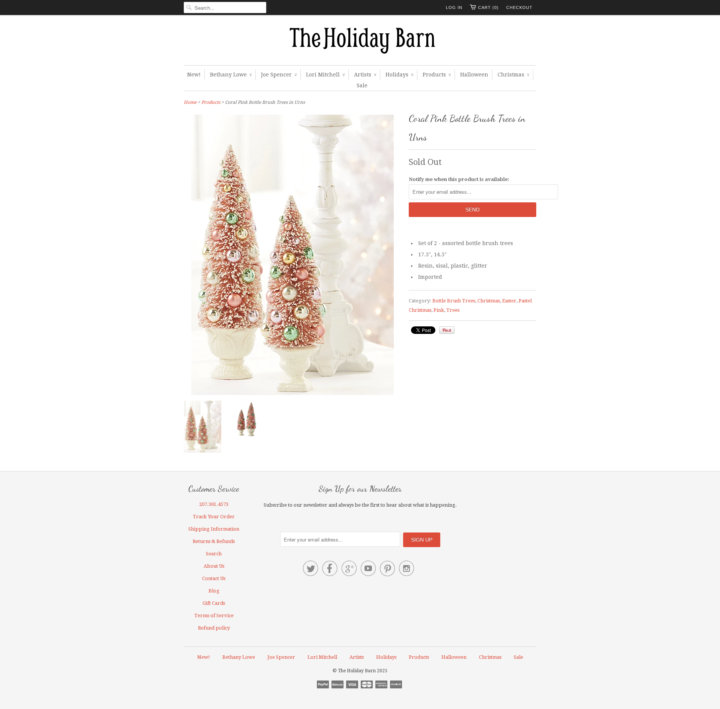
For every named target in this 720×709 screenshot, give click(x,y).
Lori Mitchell (325, 75)
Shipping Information (213, 529)
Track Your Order (214, 516)
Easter (509, 301)
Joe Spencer (279, 75)
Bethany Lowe (231, 75)
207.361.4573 (213, 504)
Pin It (446, 330)
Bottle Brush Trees (453, 301)
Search (214, 553)
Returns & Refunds (214, 541)
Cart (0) (488, 7)
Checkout (519, 7)
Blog (213, 591)
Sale (362, 85)
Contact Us (213, 578)
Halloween (474, 75)
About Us (214, 566)
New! (194, 75)
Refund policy (214, 628)
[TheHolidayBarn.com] (360, 42)
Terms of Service (214, 615)
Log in (454, 7)
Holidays (399, 75)
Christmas (513, 75)
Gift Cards (213, 603)
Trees (452, 310)
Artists (365, 75)
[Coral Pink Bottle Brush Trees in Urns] (202, 428)
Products (437, 75)
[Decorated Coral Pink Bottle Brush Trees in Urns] (247, 421)
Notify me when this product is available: (459, 179)
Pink (439, 310)
